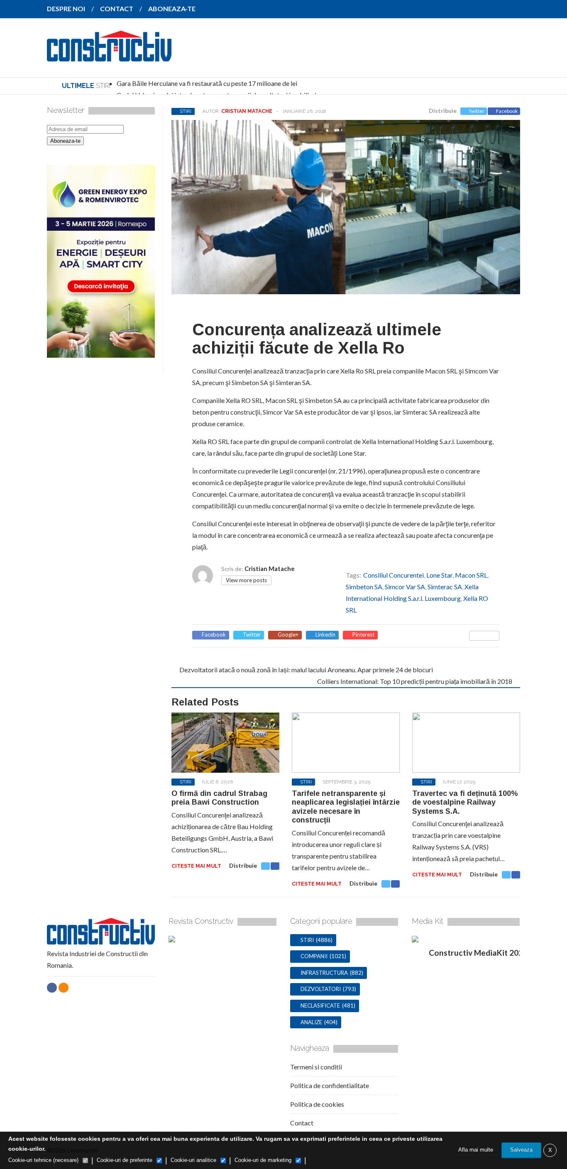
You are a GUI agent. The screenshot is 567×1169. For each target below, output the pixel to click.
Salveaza (521, 1150)
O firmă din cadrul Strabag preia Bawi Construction (219, 798)
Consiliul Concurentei (393, 575)
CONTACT (116, 8)
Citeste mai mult (196, 866)
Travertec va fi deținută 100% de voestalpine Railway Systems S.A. (465, 802)
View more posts (246, 580)
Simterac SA (445, 587)
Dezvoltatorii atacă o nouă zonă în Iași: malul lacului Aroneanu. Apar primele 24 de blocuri (306, 670)
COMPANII (314, 956)
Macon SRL (471, 575)
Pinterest (363, 635)
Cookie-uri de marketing (263, 1160)
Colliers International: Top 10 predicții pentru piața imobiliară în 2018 (414, 681)
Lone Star (439, 575)
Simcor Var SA (405, 587)
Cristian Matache (246, 111)
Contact (301, 1123)
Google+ (288, 635)
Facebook (507, 111)
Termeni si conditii (316, 1067)
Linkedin (325, 635)
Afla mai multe (475, 1150)
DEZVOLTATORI (321, 989)
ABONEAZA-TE (172, 8)
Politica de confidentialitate (329, 1085)
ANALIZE (311, 1022)
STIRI (185, 111)
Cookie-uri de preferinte (124, 1160)
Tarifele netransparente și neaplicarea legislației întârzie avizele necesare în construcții (346, 807)
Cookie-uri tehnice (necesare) (43, 1160)
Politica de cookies (317, 1104)
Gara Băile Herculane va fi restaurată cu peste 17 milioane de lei (207, 83)
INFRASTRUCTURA (324, 972)
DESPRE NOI (66, 8)
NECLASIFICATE (320, 1005)
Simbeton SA (364, 587)
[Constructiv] (109, 55)
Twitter (476, 111)
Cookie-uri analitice (193, 1160)
